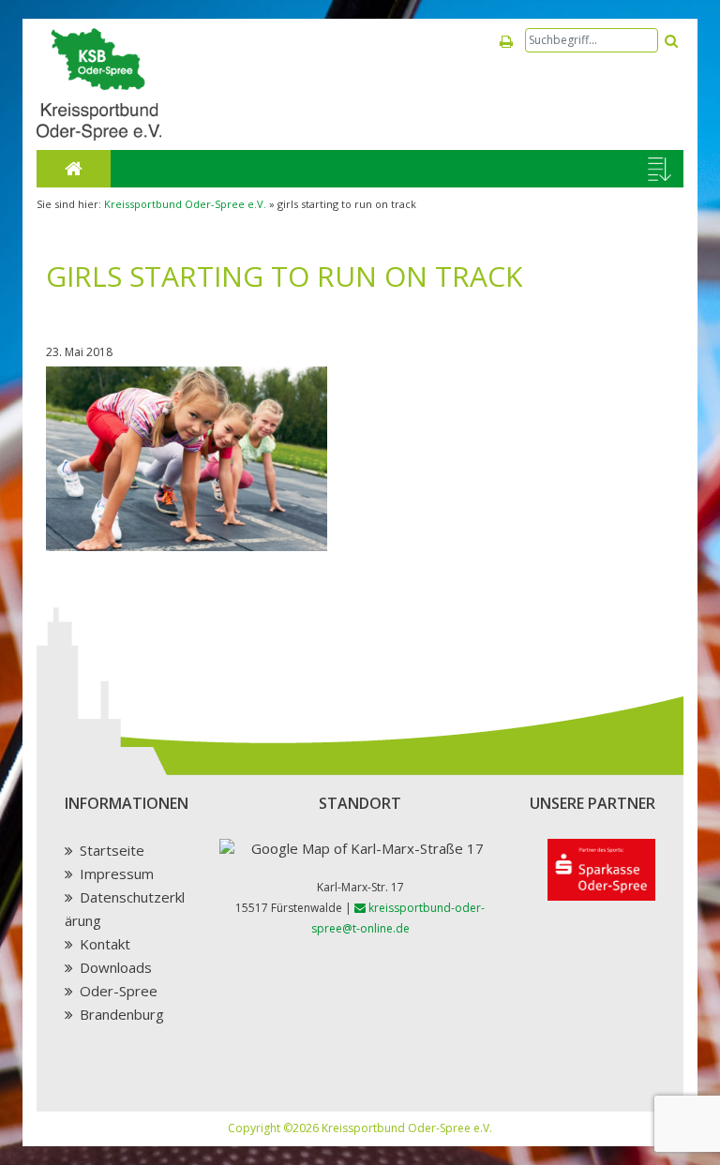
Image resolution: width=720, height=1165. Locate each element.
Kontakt (105, 943)
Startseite (112, 850)
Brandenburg (122, 1014)
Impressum (117, 873)
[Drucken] (506, 41)
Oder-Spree (119, 990)
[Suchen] (671, 40)
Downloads (116, 967)
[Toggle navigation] (659, 169)
